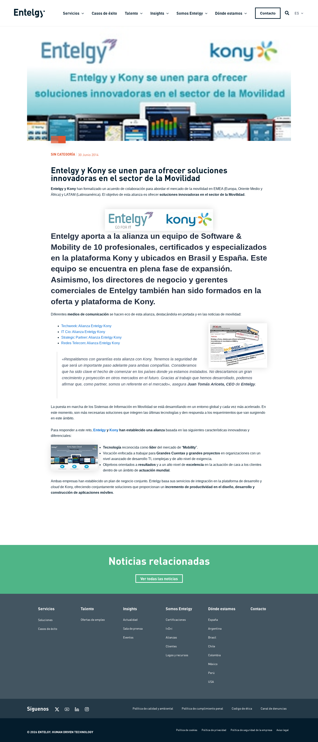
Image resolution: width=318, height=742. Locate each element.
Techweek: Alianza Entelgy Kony (86, 326)
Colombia (214, 655)
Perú (211, 673)
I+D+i (169, 629)
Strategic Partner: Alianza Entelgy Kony (91, 337)
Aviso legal (282, 730)
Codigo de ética (242, 708)
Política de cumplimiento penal (202, 708)
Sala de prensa (133, 629)
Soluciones (45, 620)
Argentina (215, 629)
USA (211, 682)
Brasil (212, 637)
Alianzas (171, 637)
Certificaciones (176, 620)
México (212, 664)
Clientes (171, 646)
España (213, 620)
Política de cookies (186, 730)
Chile (211, 646)
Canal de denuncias (274, 708)
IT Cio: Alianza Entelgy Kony (83, 332)
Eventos (128, 637)
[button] (81, 13)
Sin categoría (63, 154)
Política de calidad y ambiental (153, 708)
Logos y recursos (177, 655)
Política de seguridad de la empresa (251, 730)
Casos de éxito (47, 629)
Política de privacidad (214, 730)
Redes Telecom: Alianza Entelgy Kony (90, 343)
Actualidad (130, 620)
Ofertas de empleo (93, 620)
